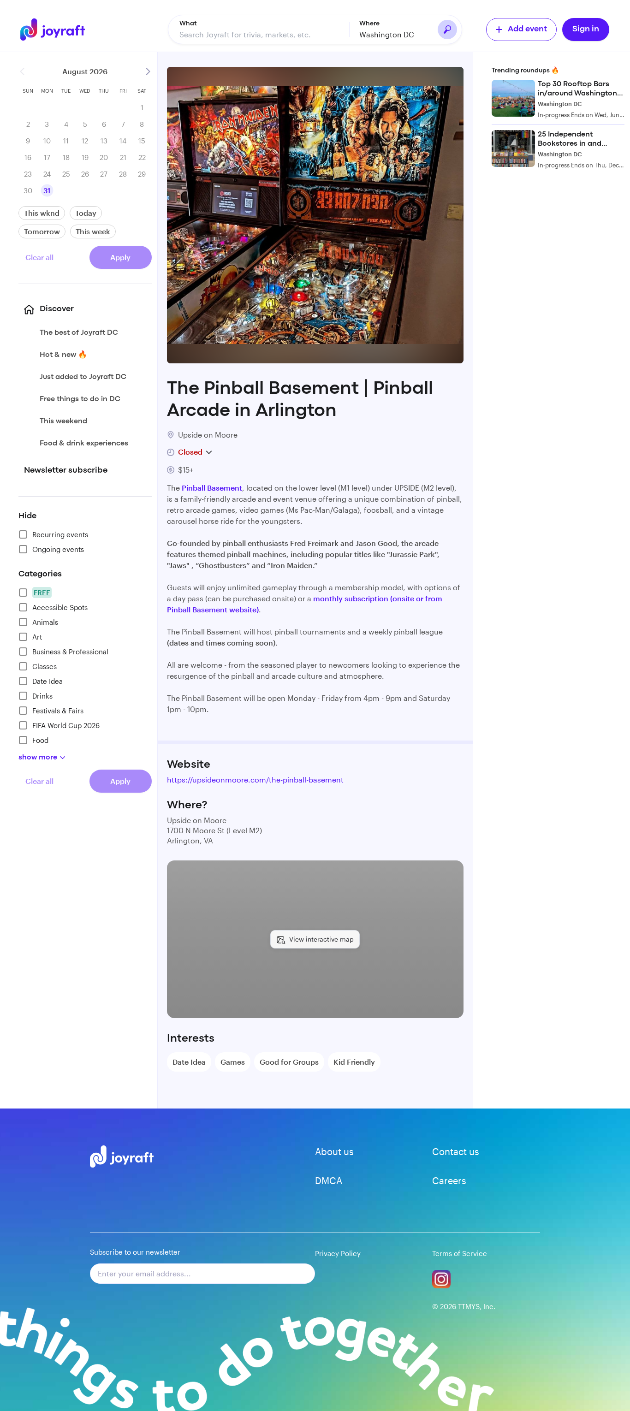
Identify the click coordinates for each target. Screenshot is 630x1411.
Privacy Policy (338, 1253)
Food (40, 740)
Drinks (42, 696)
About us (334, 1151)
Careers (449, 1180)
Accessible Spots (60, 607)
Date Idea (47, 681)
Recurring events (60, 534)
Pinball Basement (212, 487)
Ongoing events (58, 549)
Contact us (455, 1151)
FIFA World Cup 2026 (66, 725)
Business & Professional (70, 651)
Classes (44, 666)
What (188, 23)
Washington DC (386, 34)
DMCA (328, 1180)
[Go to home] (57, 29)
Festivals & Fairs (57, 710)
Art (37, 637)
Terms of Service (459, 1253)
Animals (45, 622)
